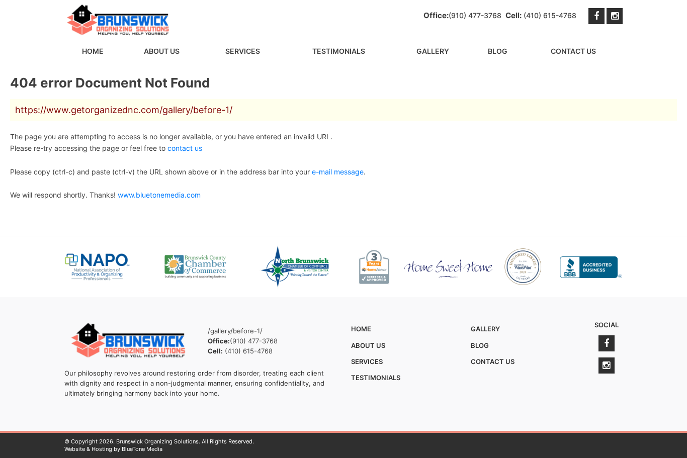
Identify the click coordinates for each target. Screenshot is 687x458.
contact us (184, 148)
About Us (162, 51)
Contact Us (573, 51)
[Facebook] (596, 16)
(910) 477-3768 (475, 15)
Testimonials (338, 51)
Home (93, 51)
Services (242, 51)
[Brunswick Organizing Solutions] (118, 20)
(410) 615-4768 (550, 15)
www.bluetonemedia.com (159, 195)
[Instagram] (615, 16)
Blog (497, 51)
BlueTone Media (142, 448)
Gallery (432, 51)
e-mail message (338, 171)
